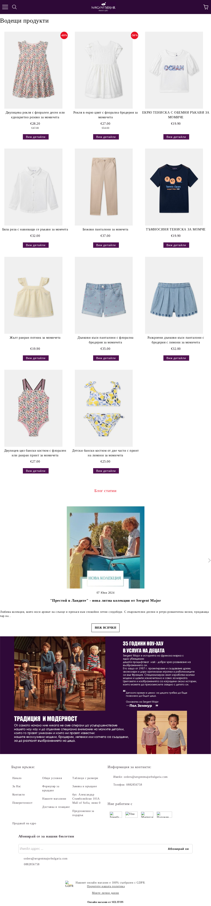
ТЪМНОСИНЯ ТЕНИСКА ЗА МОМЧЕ (176, 229)
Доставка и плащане (56, 806)
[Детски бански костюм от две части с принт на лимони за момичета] (104, 408)
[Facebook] (113, 793)
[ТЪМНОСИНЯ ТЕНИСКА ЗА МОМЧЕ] (174, 187)
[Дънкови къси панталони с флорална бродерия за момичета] (104, 295)
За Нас (16, 786)
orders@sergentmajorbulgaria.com (146, 776)
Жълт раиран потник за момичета (35, 337)
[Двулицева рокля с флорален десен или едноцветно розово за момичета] (33, 70)
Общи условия (52, 778)
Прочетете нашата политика (106, 886)
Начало (17, 778)
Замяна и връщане (84, 786)
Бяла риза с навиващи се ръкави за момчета (35, 229)
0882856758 (134, 784)
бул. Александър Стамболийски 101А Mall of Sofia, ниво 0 (86, 798)
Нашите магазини (54, 798)
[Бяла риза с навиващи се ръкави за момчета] (33, 187)
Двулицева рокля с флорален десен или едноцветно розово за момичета (35, 115)
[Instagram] (122, 793)
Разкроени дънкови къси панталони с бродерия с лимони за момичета (176, 340)
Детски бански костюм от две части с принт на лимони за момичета (105, 453)
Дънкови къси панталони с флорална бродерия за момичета (105, 340)
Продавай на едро (24, 823)
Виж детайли (36, 136)
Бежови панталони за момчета (105, 229)
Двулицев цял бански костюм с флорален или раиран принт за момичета (35, 453)
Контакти (18, 794)
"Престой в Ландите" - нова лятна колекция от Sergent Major (105, 600)
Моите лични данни (105, 892)
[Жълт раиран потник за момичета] (33, 295)
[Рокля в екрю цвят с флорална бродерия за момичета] (104, 70)
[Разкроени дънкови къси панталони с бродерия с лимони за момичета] (174, 295)
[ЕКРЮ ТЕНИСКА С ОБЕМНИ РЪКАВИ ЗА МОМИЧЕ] (174, 70)
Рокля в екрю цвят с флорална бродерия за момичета (105, 115)
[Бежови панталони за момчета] (104, 187)
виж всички (105, 627)
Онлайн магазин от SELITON (105, 902)
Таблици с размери (85, 778)
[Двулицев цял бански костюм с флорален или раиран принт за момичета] (33, 408)
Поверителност (22, 802)
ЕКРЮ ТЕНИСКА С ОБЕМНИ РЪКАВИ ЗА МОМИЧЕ (176, 115)
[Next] (208, 560)
